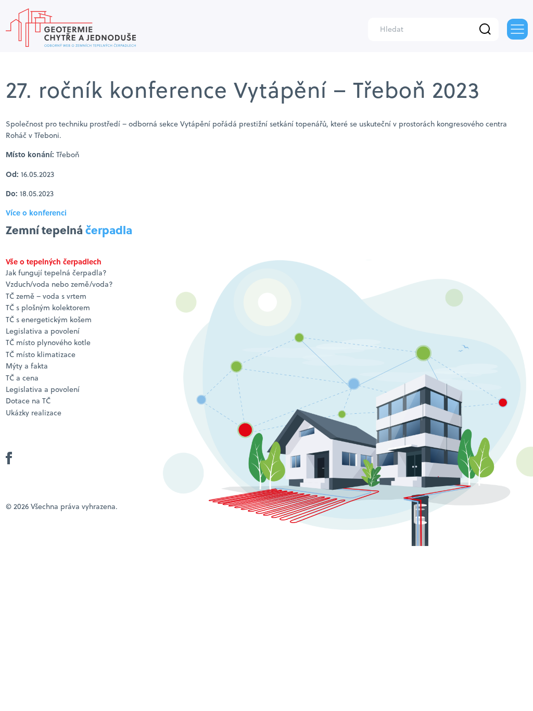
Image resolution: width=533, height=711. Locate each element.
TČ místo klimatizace (40, 354)
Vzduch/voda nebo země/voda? (59, 284)
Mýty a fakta (27, 366)
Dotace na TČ (28, 401)
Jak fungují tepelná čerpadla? (56, 273)
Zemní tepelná (69, 230)
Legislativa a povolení (43, 331)
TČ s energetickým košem (49, 319)
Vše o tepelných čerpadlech (53, 261)
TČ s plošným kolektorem (48, 307)
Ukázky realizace (33, 413)
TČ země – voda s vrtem (46, 296)
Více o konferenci (36, 212)
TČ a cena (22, 378)
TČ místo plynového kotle (48, 342)
